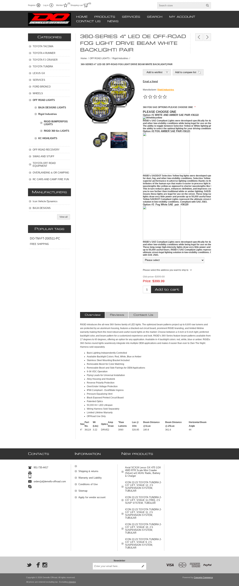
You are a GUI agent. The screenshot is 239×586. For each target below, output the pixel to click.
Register (32, 5)
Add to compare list (185, 72)
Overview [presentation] (93, 315)
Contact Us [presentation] (143, 315)
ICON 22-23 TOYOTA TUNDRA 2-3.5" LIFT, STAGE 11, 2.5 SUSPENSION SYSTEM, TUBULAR (143, 513)
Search (207, 5)
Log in (46, 5)
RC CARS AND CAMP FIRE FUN (51, 179)
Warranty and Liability (90, 477)
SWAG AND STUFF (43, 156)
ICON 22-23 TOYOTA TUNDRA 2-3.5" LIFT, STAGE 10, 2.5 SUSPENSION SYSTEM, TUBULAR (143, 528)
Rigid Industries (165, 89)
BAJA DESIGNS (42, 208)
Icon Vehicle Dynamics (45, 201)
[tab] (92, 315)
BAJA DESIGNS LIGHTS (52, 107)
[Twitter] (29, 565)
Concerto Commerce (203, 577)
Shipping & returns (88, 471)
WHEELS (38, 93)
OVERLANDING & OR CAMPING (51, 172)
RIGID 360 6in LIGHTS (56, 130)
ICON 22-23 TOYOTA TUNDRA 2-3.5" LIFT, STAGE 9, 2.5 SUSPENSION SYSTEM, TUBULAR (143, 543)
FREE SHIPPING (39, 244)
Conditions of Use (88, 484)
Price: (147, 281)
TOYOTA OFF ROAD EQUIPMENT (44, 164)
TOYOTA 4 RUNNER (44, 53)
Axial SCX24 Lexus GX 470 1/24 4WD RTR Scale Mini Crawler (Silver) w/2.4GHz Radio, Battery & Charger (143, 471)
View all (64, 217)
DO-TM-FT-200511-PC (45, 238)
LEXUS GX (39, 73)
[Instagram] (45, 565)
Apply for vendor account (91, 497)
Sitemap (82, 490)
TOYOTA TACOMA (43, 46)
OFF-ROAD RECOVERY (46, 149)
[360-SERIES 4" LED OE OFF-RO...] (199, 37)
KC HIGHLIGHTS (47, 138)
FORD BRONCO (42, 86)
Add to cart (167, 289)
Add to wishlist (154, 72)
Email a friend (150, 81)
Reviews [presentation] (117, 315)
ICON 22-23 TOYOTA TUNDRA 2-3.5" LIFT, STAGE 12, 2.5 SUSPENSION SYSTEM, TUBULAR (143, 486)
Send (142, 566)
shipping (72, 582)
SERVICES (39, 80)
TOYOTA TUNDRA (43, 66)
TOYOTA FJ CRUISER (45, 59)
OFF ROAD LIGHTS (44, 100)
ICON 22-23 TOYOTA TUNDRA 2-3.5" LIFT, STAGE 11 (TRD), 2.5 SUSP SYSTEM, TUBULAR (143, 500)
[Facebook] (37, 565)
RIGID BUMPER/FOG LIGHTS (56, 123)
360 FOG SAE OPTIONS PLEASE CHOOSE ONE (168, 107)
